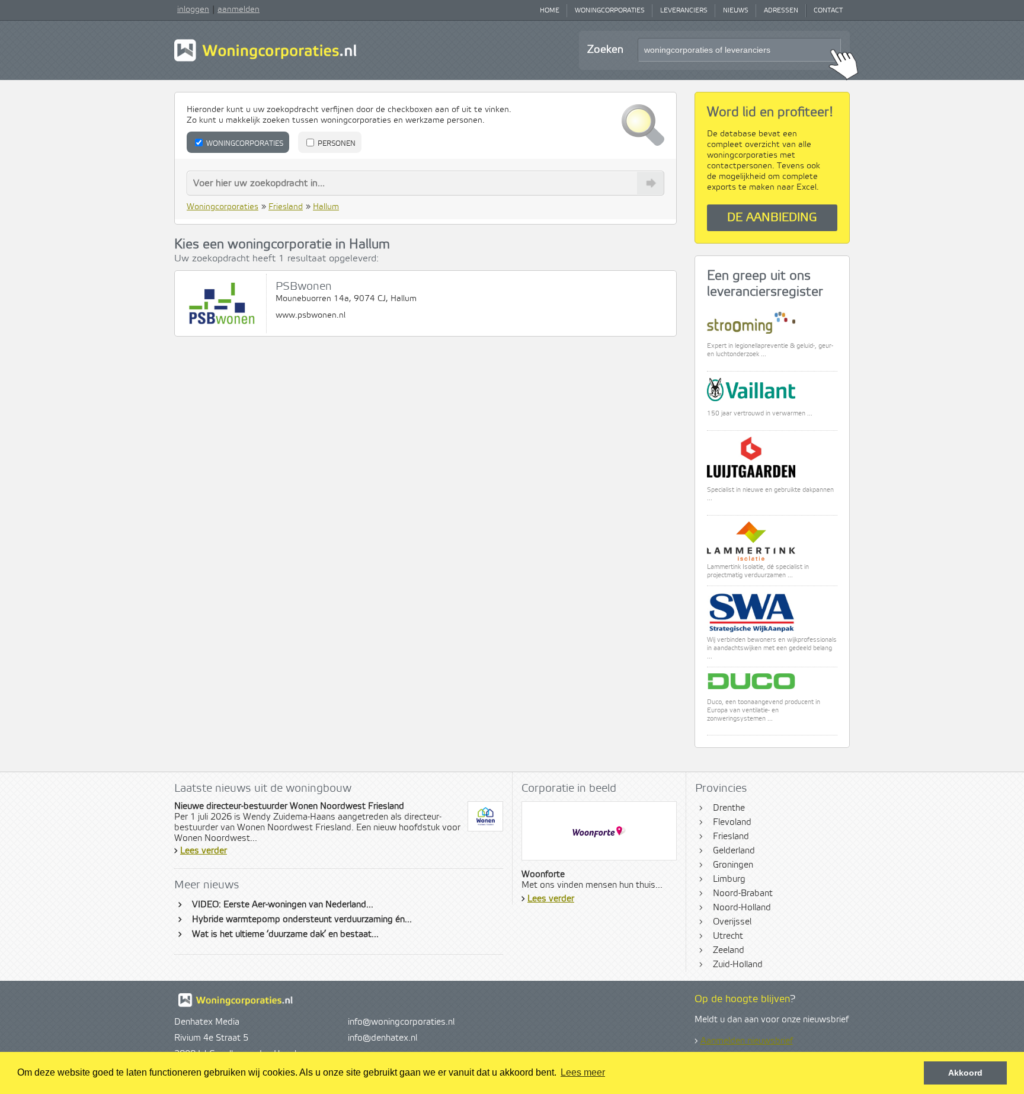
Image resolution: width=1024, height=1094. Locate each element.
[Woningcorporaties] (265, 60)
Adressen (781, 11)
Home (549, 11)
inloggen (193, 9)
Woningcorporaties (610, 11)
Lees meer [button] (583, 1072)
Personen (336, 143)
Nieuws (735, 11)
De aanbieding (772, 217)
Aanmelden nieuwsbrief (746, 1041)
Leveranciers (684, 11)
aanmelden (238, 9)
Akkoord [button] (965, 1072)
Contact (828, 11)
